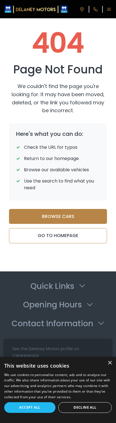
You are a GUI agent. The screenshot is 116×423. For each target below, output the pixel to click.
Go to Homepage (58, 235)
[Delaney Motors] (35, 9)
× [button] (110, 363)
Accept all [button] (29, 407)
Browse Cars (58, 216)
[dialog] (58, 390)
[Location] (82, 9)
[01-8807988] (95, 9)
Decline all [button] (84, 407)
